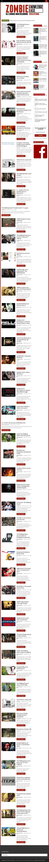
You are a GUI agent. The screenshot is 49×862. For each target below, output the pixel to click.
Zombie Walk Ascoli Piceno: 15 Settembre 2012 (23, 744)
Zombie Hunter (20, 113)
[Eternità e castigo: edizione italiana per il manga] (36, 66)
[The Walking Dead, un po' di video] (8, 177)
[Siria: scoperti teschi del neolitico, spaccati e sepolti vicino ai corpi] (8, 95)
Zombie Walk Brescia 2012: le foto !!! (23, 304)
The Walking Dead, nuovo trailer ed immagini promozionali (23, 535)
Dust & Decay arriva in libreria (23, 254)
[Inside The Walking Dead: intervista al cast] (8, 437)
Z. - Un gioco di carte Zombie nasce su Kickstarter (23, 191)
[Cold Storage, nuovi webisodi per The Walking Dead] (8, 273)
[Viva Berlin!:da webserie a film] (8, 797)
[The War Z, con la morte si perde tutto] (8, 521)
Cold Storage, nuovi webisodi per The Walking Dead (22, 271)
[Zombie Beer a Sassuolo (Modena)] (8, 359)
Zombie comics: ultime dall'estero (23, 373)
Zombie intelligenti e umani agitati (41, 111)
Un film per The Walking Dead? (24, 503)
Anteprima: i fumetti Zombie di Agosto (43, 73)
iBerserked (19, 307)
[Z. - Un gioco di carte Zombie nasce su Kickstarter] (8, 193)
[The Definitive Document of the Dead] (8, 130)
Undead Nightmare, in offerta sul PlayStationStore (23, 829)
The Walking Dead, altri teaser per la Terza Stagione (23, 762)
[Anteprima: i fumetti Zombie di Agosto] (36, 73)
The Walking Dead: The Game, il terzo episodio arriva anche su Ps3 (23, 811)
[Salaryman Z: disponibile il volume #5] (36, 87)
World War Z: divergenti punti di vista (24, 587)
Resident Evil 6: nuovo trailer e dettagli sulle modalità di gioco (23, 486)
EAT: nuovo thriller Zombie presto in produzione (22, 715)
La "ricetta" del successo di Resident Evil (13, 423)
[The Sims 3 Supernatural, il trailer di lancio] (8, 638)
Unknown (18, 161)
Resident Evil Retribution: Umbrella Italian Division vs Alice (23, 321)
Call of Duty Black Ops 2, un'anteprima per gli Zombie (24, 339)
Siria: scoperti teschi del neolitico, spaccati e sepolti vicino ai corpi (24, 93)
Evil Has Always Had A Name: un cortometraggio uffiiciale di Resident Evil (41, 120)
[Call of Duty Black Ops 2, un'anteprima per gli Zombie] (8, 341)
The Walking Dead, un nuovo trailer (23, 25)
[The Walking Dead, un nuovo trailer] (8, 28)
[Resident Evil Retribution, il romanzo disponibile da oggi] (8, 392)
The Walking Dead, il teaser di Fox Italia (23, 684)
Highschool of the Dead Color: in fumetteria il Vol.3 (24, 570)
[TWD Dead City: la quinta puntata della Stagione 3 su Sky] (36, 30)
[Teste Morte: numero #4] (8, 703)
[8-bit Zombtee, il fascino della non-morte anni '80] (8, 44)
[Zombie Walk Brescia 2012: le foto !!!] (8, 307)
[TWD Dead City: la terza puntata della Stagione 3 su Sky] (36, 46)
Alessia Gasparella (5, 424)
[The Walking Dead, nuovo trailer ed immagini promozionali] (8, 537)
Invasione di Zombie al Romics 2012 (23, 552)
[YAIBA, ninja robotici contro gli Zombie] (8, 605)
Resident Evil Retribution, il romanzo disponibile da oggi (23, 390)
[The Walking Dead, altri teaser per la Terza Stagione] (8, 764)
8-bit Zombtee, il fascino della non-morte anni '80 (24, 41)
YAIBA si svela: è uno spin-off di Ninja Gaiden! (24, 288)
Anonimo (18, 147)
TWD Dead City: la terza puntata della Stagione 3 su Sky (43, 46)
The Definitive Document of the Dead (23, 127)
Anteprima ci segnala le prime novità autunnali (23, 778)
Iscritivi (40, 135)
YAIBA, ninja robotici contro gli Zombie (23, 602)
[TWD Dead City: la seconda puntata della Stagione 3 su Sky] (36, 53)
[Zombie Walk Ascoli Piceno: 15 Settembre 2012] (8, 746)
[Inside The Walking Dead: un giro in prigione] (8, 654)
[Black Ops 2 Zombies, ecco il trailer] (8, 80)
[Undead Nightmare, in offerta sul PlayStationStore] (8, 831)
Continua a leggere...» (21, 36)
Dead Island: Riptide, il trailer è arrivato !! (23, 407)
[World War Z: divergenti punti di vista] (8, 589)
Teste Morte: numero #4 (24, 699)
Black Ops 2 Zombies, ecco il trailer (23, 77)
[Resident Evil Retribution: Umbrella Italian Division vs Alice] (8, 323)
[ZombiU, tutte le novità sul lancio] (8, 471)
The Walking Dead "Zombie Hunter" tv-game (15, 208)
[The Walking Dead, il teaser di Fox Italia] (8, 686)
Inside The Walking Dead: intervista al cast (23, 434)
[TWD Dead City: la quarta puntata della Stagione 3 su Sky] (36, 38)
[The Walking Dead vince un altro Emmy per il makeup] (8, 238)
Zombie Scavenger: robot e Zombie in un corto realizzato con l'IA (41, 104)
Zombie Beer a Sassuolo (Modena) (24, 356)
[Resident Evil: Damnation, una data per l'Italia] (8, 453)
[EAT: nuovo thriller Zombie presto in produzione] (8, 717)
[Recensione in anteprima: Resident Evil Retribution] (8, 112)
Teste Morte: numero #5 (24, 160)
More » (7, 20)
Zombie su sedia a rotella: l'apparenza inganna (39, 116)
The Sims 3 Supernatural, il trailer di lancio (24, 635)
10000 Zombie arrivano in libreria (23, 219)
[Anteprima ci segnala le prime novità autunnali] (8, 781)
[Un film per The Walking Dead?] (8, 506)
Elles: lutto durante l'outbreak (40, 108)
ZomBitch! (19, 96)
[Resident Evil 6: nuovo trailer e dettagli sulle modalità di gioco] (8, 488)
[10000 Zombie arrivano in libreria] (8, 222)
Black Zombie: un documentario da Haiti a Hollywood (21, 20)
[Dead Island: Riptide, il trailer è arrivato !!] (8, 410)
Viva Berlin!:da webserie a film (24, 794)
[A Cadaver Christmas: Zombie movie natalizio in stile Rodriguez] (8, 146)
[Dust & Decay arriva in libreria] (8, 256)
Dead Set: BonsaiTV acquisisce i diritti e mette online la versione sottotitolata (24, 59)
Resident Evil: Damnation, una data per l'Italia (24, 451)
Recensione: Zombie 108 (24, 729)
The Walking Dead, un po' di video (24, 174)
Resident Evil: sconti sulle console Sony (23, 618)
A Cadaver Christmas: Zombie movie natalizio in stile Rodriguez (23, 144)
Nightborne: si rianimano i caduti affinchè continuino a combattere (41, 100)
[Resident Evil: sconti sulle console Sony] (8, 621)
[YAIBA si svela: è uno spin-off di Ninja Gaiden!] (8, 291)
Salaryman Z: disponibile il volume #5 (41, 86)
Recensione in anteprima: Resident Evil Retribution (24, 110)
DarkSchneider (20, 27)
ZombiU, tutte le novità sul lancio (23, 469)
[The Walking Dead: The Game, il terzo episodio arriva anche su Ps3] (8, 813)
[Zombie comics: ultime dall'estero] (8, 375)
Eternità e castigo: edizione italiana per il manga (43, 66)
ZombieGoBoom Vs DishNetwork (22, 667)
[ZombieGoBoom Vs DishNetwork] (8, 670)
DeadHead (19, 505)
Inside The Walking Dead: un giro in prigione (24, 651)
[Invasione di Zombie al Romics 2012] (8, 555)
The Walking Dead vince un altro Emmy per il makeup (24, 236)
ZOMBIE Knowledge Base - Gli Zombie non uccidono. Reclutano (17, 860)
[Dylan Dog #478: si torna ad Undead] (36, 80)
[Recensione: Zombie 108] (8, 732)
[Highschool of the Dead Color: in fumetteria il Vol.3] (8, 572)
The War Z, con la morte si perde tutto (24, 518)
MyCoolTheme (31, 860)
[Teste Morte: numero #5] (8, 163)
